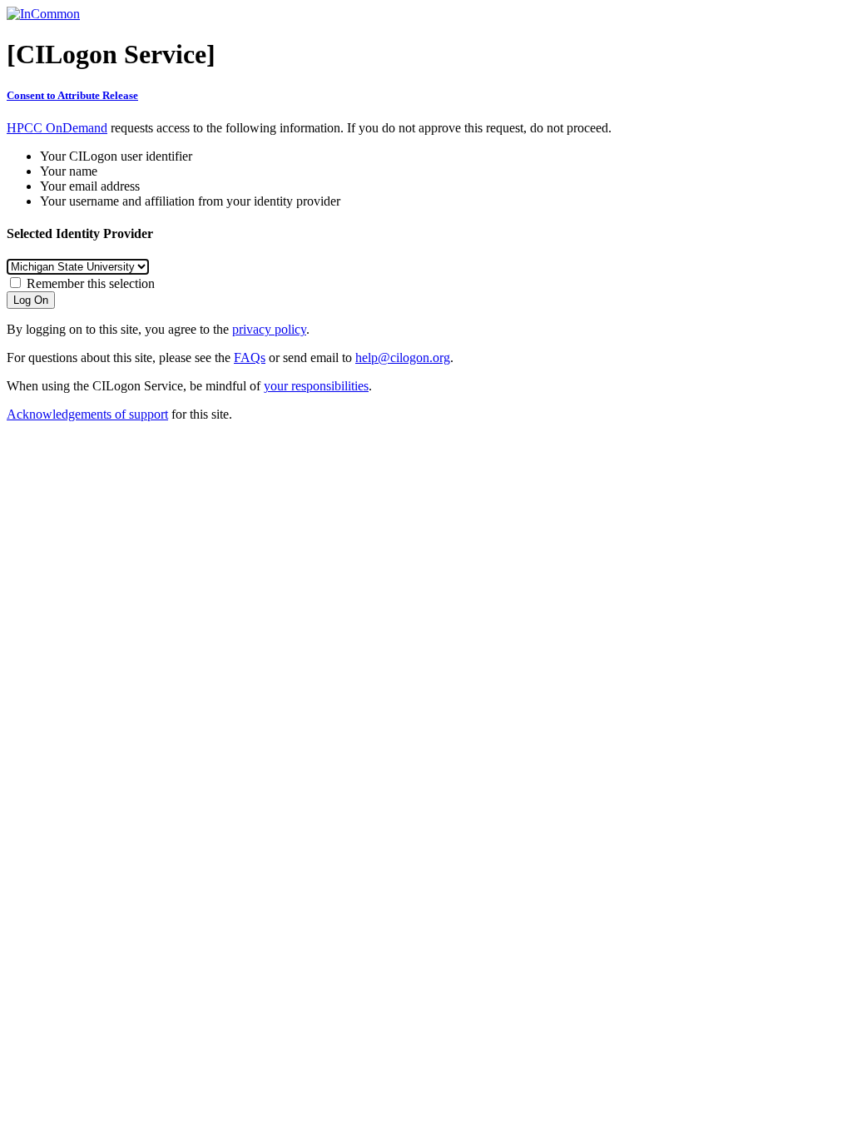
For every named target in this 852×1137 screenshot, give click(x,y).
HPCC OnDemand (57, 128)
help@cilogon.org (402, 357)
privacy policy (269, 329)
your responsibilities (316, 386)
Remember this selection (91, 283)
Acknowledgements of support (87, 414)
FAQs (249, 357)
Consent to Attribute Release (72, 95)
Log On (30, 300)
